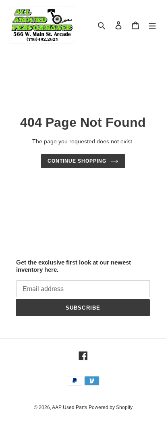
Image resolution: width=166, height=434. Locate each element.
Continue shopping (77, 161)
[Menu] (152, 25)
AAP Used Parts (69, 407)
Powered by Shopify (111, 407)
